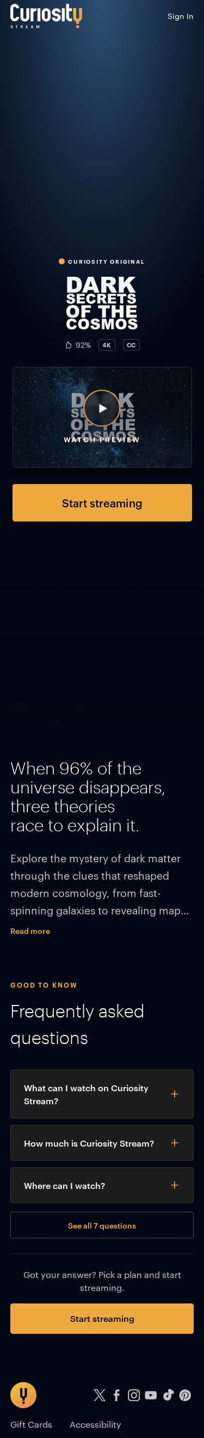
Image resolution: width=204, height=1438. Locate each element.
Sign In (181, 15)
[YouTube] (151, 1395)
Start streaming (102, 502)
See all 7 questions (102, 1225)
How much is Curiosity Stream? (89, 1143)
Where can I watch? (64, 1185)
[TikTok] (168, 1395)
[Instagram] (134, 1395)
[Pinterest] (185, 1395)
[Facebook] (117, 1395)
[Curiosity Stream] (46, 16)
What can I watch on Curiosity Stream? (86, 1093)
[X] (99, 1395)
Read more (30, 930)
